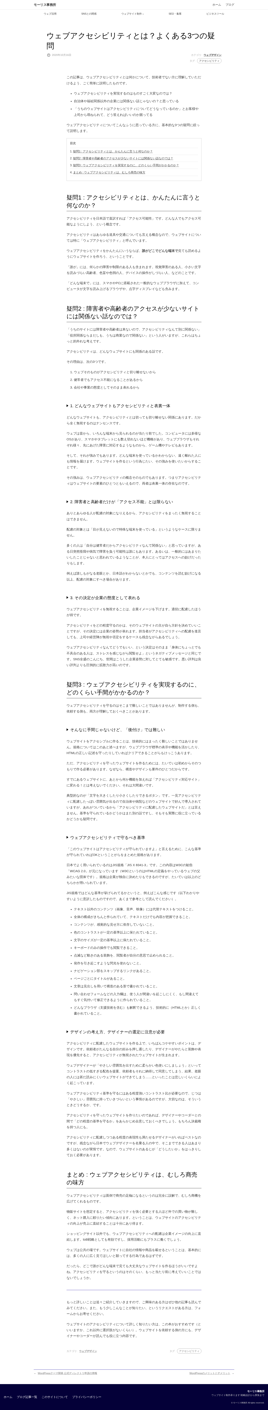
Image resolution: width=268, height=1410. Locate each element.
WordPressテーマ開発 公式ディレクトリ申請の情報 (67, 1373)
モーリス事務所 (45, 5)
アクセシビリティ (209, 60)
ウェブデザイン (213, 54)
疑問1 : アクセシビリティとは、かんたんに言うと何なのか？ (113, 151)
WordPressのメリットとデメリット (209, 1373)
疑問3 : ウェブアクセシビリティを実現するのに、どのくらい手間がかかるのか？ (126, 165)
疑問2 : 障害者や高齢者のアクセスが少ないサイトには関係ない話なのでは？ (123, 158)
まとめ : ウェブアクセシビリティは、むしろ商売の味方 (109, 172)
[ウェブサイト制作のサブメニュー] (143, 14)
